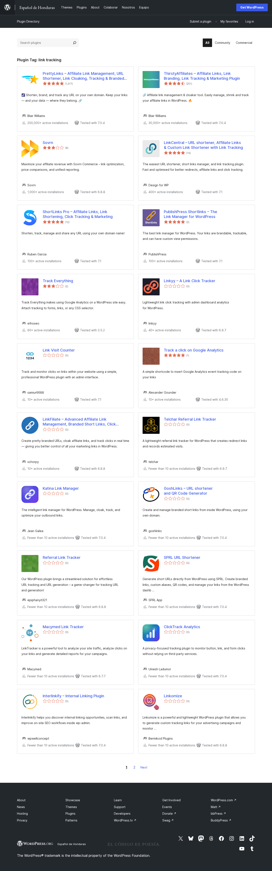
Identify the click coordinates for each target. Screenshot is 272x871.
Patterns (71, 820)
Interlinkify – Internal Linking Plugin (73, 696)
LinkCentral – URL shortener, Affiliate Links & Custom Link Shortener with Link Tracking (203, 145)
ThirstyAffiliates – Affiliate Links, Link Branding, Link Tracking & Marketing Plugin (202, 76)
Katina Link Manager (61, 488)
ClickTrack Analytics (182, 627)
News (21, 807)
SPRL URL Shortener (182, 557)
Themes (71, 807)
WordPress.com (224, 800)
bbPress (218, 813)
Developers (122, 813)
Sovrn (48, 142)
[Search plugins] (74, 42)
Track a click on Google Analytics (194, 350)
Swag (168, 820)
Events (167, 807)
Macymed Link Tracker (63, 627)
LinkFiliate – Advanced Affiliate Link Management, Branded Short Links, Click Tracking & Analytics (79, 422)
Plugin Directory (28, 21)
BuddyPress (221, 820)
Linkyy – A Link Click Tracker (189, 281)
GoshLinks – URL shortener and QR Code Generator (188, 490)
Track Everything (58, 281)
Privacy (22, 820)
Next (143, 767)
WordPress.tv (125, 820)
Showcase (72, 800)
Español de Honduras (72, 844)
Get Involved (171, 800)
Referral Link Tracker (62, 557)
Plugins (70, 813)
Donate (169, 813)
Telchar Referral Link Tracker (190, 419)
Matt (216, 807)
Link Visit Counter (59, 350)
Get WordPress (252, 7)
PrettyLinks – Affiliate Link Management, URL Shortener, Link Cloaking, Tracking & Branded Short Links (83, 76)
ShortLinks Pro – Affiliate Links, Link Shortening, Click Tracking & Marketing (78, 214)
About (21, 800)
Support (119, 807)
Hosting (22, 813)
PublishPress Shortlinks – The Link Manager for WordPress (190, 214)
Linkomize (173, 696)
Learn (118, 800)
